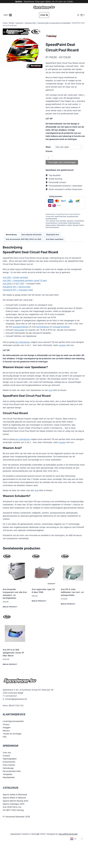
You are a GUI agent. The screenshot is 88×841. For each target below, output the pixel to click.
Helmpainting (61, 225)
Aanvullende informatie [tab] (31, 234)
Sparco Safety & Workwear (15, 795)
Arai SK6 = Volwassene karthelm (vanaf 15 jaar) (25, 280)
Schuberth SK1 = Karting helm (16, 287)
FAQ (4, 737)
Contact (6, 756)
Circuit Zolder (62, 223)
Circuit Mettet (79, 221)
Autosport (70, 221)
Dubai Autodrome (74, 223)
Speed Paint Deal (60, 216)
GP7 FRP (20, 283)
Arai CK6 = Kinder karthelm (15, 277)
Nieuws (6, 730)
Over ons (7, 752)
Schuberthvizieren (61, 327)
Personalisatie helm (12, 771)
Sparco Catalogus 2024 (13, 804)
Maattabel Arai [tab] (52, 234)
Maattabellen (9, 777)
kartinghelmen (43, 327)
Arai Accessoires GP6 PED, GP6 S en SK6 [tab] (23, 239)
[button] (39, 31)
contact (62, 345)
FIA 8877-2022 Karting (13, 810)
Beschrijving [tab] (11, 234)
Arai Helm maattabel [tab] (54, 239)
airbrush (52, 221)
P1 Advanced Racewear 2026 (16, 817)
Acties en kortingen (13, 734)
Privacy (6, 724)
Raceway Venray (78, 225)
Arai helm (63, 221)
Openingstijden (10, 759)
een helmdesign (22, 342)
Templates (7, 774)
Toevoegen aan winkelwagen (62, 162)
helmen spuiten (51, 225)
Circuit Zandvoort (51, 223)
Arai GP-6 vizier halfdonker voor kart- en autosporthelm (72, 592)
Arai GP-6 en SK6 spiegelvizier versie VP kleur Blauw (13, 653)
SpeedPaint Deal (72, 216)
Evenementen (9, 762)
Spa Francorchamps (52, 227)
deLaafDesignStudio (68, 834)
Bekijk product (10, 607)
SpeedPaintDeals (51, 218)
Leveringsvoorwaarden (13, 721)
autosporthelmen (21, 327)
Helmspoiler (19, 330)
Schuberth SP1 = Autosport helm (18, 290)
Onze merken (9, 765)
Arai (57, 221)
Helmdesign (8, 768)
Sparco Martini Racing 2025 (15, 801)
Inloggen (7, 727)
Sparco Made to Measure (14, 798)
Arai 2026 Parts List (12, 807)
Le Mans (69, 225)
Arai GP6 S (8, 283)
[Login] (78, 15)
